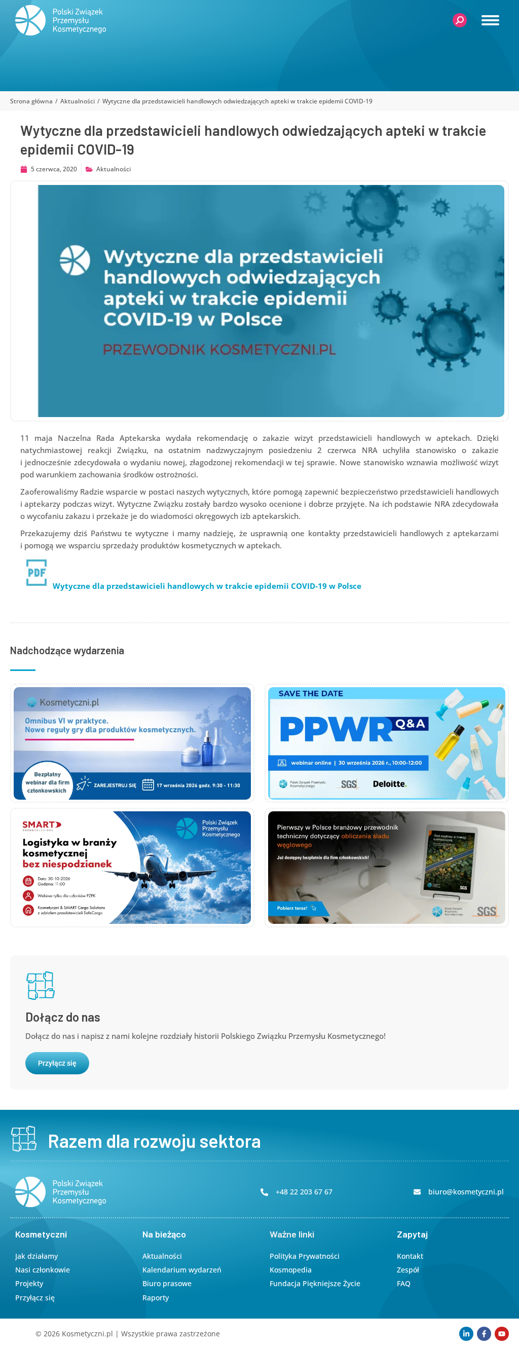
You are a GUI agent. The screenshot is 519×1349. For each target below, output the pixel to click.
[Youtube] (502, 1334)
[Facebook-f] (484, 1334)
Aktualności (113, 169)
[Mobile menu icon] (490, 20)
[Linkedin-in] (466, 1334)
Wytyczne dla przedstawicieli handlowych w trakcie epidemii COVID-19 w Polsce (207, 586)
